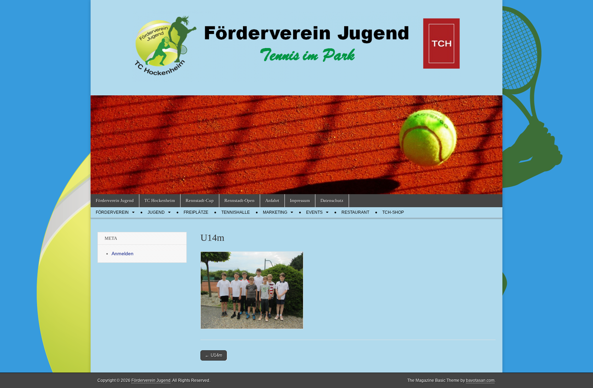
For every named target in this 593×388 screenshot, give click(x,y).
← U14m (213, 355)
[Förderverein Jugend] (296, 42)
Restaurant (355, 212)
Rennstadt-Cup (200, 200)
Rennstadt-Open (239, 200)
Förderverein (112, 212)
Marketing (275, 212)
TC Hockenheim (159, 200)
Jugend (156, 212)
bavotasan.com (480, 380)
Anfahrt (272, 200)
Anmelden (122, 253)
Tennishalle (235, 212)
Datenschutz (332, 200)
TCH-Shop (393, 212)
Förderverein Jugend (115, 200)
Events (314, 212)
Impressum (300, 200)
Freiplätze (196, 212)
